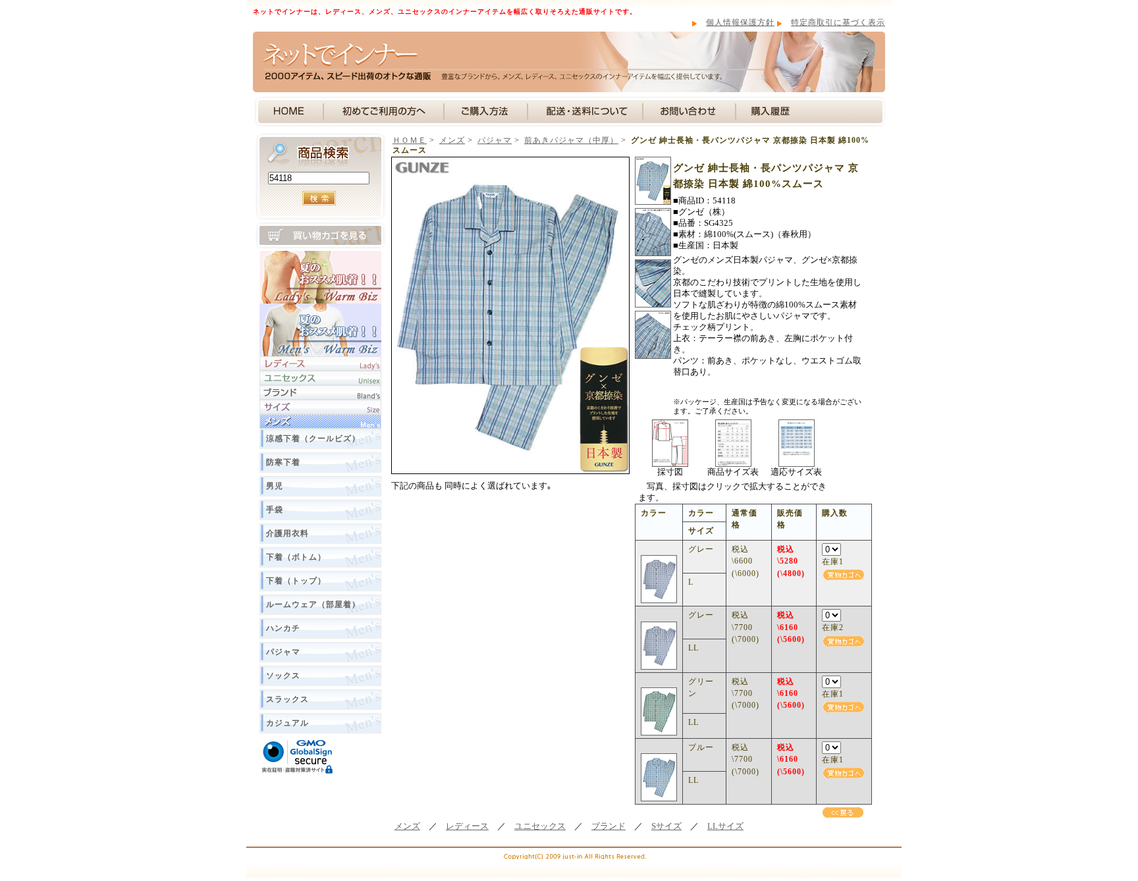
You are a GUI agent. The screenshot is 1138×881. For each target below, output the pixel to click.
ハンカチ (283, 628)
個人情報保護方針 (740, 22)
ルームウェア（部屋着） (313, 604)
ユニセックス (540, 826)
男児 (274, 486)
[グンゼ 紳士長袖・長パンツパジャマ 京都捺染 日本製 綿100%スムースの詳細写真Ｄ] (653, 315)
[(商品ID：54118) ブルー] (659, 759)
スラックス (287, 699)
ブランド (608, 826)
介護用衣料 (287, 533)
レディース (467, 826)
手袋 (274, 509)
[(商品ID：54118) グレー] (659, 561)
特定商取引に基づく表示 (838, 22)
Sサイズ (666, 826)
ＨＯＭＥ (410, 140)
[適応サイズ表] (796, 424)
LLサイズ (725, 826)
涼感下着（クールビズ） (313, 438)
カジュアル (287, 723)
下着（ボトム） (296, 557)
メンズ (452, 140)
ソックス (283, 675)
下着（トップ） (296, 580)
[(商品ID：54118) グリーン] (659, 693)
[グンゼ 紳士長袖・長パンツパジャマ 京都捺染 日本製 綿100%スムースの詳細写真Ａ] (653, 161)
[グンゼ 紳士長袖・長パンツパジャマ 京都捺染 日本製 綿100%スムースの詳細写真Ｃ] (653, 264)
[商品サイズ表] (733, 424)
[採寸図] (670, 424)
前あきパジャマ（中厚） (571, 140)
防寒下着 (283, 462)
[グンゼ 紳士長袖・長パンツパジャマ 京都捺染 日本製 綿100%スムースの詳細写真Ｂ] (653, 212)
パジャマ (283, 651)
